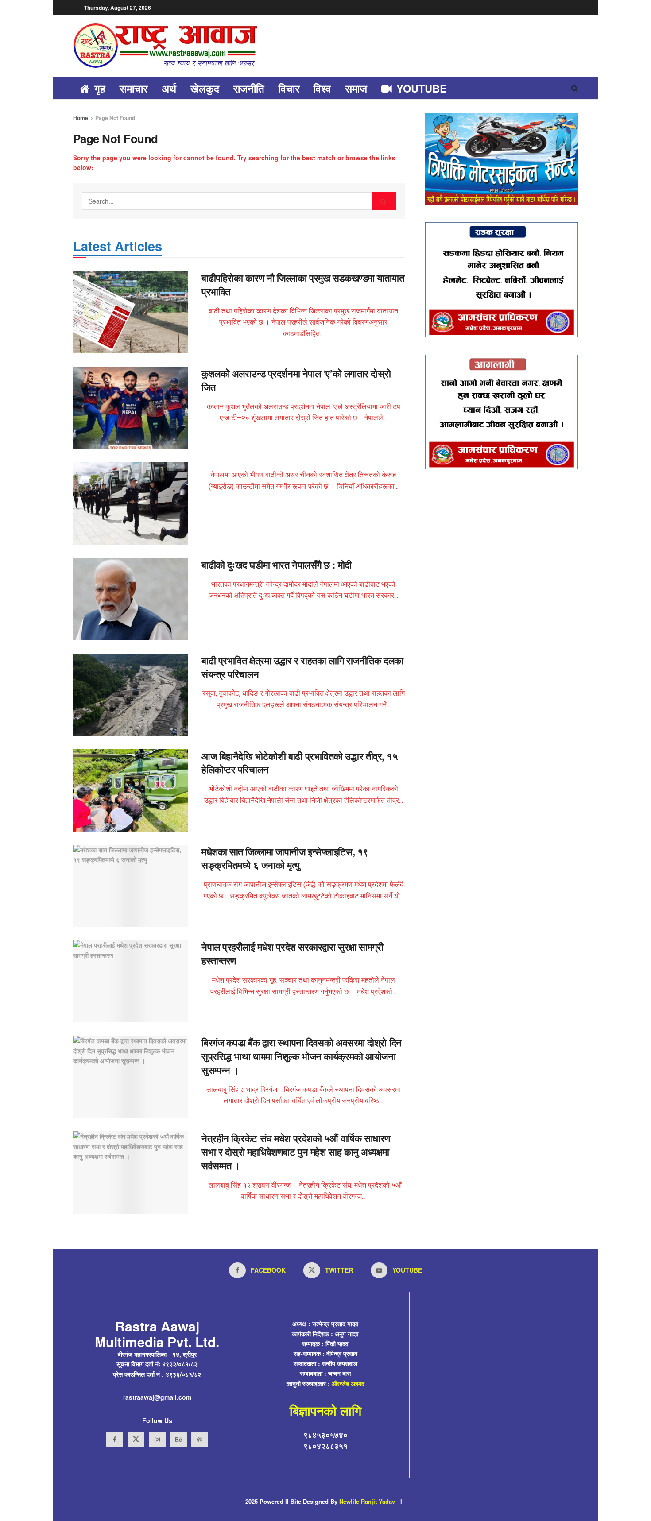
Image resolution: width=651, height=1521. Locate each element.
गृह (99, 88)
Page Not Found (115, 118)
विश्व (322, 88)
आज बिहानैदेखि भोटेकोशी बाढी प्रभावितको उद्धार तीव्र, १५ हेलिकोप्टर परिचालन (300, 763)
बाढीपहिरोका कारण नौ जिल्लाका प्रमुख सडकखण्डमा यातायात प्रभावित (303, 284)
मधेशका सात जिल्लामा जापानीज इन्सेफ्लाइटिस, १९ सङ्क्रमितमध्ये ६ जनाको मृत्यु (285, 858)
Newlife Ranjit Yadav (367, 1501)
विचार (289, 88)
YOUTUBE (421, 88)
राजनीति (248, 88)
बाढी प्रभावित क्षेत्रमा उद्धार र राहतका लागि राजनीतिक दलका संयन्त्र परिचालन (302, 667)
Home (80, 118)
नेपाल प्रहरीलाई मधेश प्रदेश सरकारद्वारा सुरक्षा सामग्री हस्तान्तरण (293, 954)
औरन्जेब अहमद (348, 1383)
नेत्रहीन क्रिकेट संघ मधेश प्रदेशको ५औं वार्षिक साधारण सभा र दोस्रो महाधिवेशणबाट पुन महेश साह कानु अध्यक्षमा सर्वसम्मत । (296, 1152)
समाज (356, 88)
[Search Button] (384, 201)
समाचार (133, 88)
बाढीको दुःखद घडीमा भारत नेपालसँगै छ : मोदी (277, 564)
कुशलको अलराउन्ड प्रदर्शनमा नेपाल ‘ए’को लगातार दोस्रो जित (296, 380)
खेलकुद (204, 88)
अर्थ (169, 88)
